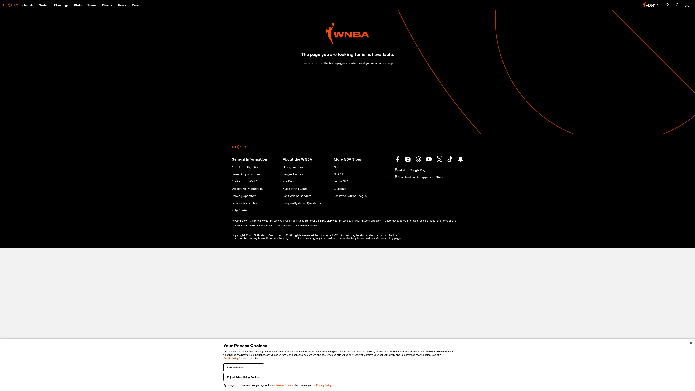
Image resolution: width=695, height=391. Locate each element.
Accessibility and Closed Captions (254, 225)
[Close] (691, 343)
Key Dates (289, 181)
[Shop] (677, 5)
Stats (78, 5)
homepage (336, 63)
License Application (245, 203)
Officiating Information (247, 188)
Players (107, 5)
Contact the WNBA (244, 181)
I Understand (235, 367)
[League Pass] (651, 5)
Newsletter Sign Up (245, 167)
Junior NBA (341, 181)
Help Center (240, 210)
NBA (337, 167)
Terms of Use (416, 220)
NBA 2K (339, 174)
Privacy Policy (239, 220)
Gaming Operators (244, 196)
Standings (61, 5)
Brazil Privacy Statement (367, 220)
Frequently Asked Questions (302, 203)
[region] (347, 365)
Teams (91, 5)
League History (293, 174)
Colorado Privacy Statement (301, 220)
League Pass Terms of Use (441, 220)
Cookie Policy (283, 225)
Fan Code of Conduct (297, 196)
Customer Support (395, 220)
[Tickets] (667, 5)
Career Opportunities (246, 174)
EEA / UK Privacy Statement (335, 220)
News (122, 5)
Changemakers (293, 167)
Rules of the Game (295, 188)
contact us (355, 63)
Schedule (27, 5)
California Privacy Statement (266, 220)
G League (340, 188)
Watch (44, 5)
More (135, 5)
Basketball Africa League (350, 196)
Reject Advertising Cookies (243, 377)
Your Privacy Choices (305, 225)
